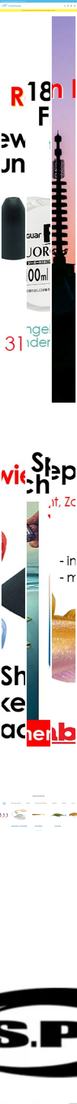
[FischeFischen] (11, 6)
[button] (64, 6)
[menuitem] (64, 6)
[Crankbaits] (58, 815)
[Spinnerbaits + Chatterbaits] (19, 815)
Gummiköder (38, 826)
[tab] (4, 803)
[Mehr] (13, 209)
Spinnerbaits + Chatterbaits (19, 826)
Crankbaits (58, 826)
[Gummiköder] (38, 815)
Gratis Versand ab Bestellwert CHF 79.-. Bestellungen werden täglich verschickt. (38, 10)
